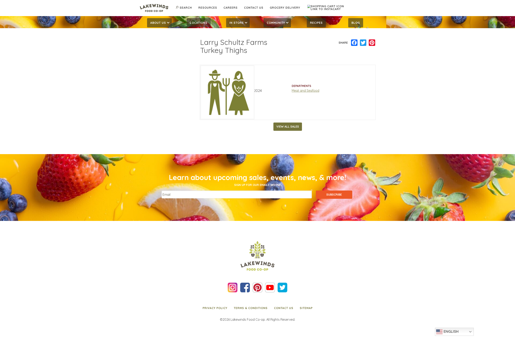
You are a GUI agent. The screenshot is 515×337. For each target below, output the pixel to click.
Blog (355, 23)
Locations (198, 23)
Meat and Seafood (305, 91)
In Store (236, 23)
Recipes (316, 23)
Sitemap (306, 308)
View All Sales (287, 126)
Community (276, 23)
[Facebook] (354, 42)
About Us (158, 23)
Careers (231, 7)
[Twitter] (363, 42)
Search (186, 7)
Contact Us (253, 7)
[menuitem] (159, 22)
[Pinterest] (372, 42)
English (451, 331)
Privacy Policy (215, 308)
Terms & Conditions (251, 308)
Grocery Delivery (285, 7)
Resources (207, 7)
